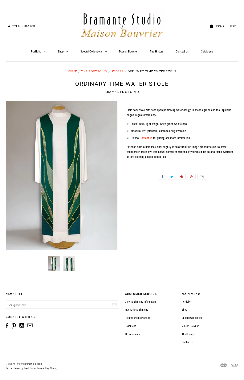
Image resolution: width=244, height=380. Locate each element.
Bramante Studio (122, 92)
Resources (130, 326)
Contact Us (182, 51)
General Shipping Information (140, 301)
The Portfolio (94, 71)
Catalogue (207, 51)
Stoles (118, 71)
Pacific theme (13, 368)
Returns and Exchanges (137, 318)
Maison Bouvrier (128, 51)
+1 (192, 177)
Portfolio (36, 51)
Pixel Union (30, 368)
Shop (61, 51)
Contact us (146, 138)
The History (156, 51)
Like (162, 177)
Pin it (182, 177)
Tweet (172, 177)
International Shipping (136, 309)
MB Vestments (132, 334)
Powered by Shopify (47, 368)
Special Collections (91, 51)
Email (201, 177)
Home (72, 71)
